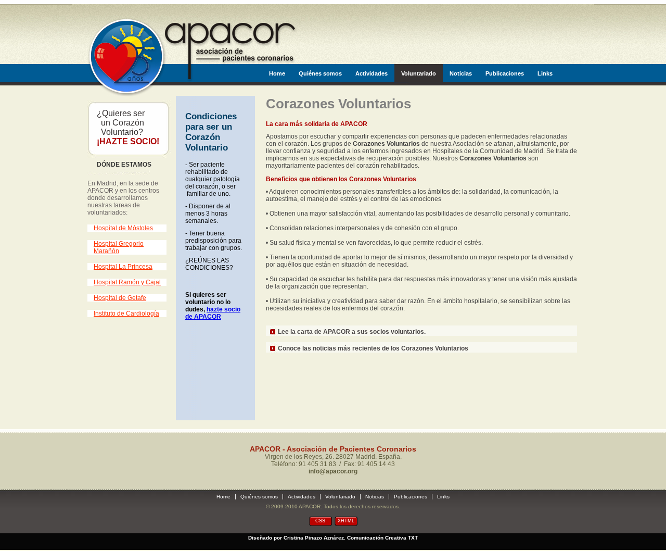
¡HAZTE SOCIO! (128, 141)
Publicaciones (504, 73)
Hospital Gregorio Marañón (119, 247)
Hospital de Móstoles (123, 228)
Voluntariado (418, 73)
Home (277, 73)
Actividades (371, 73)
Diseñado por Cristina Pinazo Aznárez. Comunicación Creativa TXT (333, 538)
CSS (320, 520)
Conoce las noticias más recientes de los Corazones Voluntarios (373, 348)
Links (545, 73)
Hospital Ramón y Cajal (127, 282)
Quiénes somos (320, 73)
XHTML (346, 520)
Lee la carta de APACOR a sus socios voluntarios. (352, 331)
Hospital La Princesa (123, 266)
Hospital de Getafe (120, 298)
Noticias (461, 73)
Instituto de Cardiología (126, 313)
